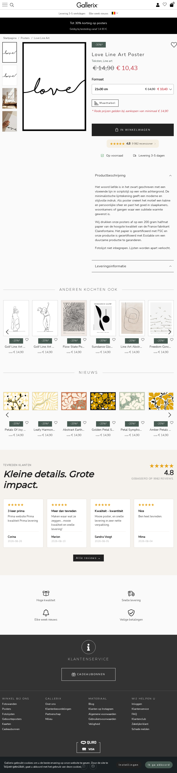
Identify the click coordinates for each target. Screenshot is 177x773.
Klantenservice (140, 709)
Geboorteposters (12, 719)
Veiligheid (94, 724)
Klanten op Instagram (100, 709)
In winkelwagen (135, 130)
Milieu (48, 719)
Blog (91, 704)
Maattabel (107, 103)
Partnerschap (53, 714)
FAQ (134, 714)
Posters (6, 709)
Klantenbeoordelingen (58, 709)
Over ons (50, 704)
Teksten (97, 61)
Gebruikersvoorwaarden (102, 719)
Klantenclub (139, 719)
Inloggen (137, 704)
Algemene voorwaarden (102, 714)
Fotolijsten (8, 714)
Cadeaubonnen (91, 674)
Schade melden (140, 729)
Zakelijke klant (140, 724)
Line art (107, 61)
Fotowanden (9, 704)
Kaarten (6, 724)
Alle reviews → (88, 558)
